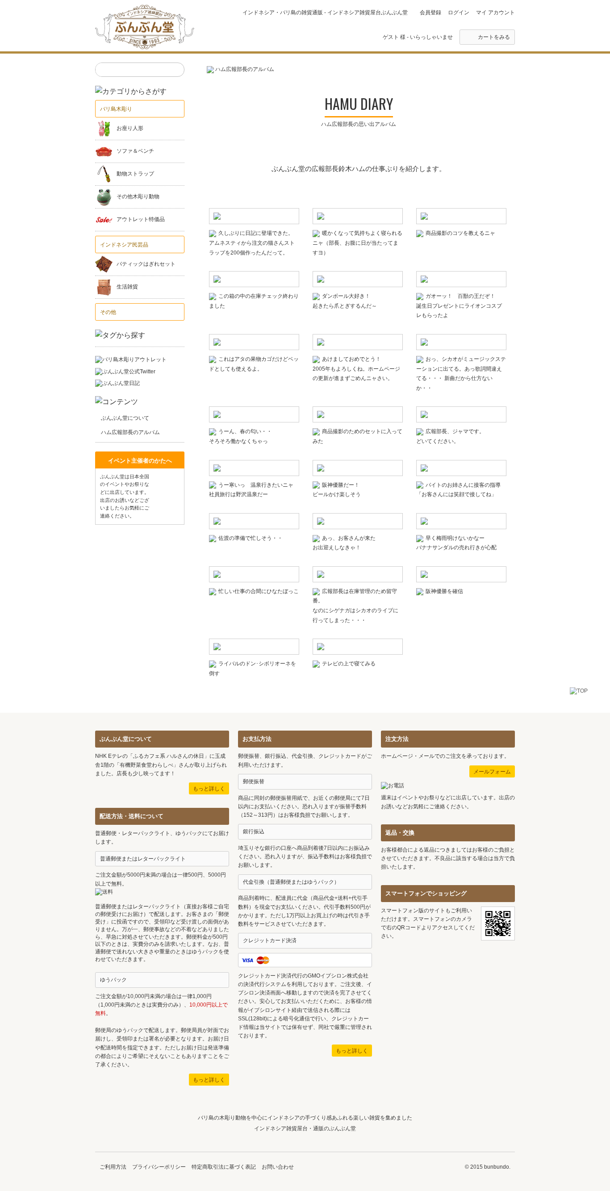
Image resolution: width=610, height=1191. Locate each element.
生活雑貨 (127, 287)
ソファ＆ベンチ (135, 151)
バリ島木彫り (116, 109)
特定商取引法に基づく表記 (224, 1167)
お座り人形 (130, 128)
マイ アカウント (495, 12)
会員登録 (430, 12)
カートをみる (494, 37)
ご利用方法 (113, 1167)
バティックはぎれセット (146, 264)
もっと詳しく (209, 789)
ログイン (458, 12)
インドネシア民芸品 (124, 245)
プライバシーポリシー (159, 1167)
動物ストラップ (135, 174)
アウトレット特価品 (141, 220)
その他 (108, 312)
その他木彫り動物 (138, 197)
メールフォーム (492, 772)
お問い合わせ (278, 1167)
